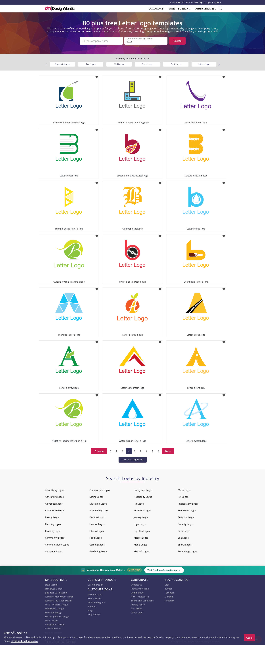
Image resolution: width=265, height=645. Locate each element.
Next (168, 450)
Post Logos (176, 64)
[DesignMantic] (60, 8)
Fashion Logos (97, 517)
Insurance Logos (142, 510)
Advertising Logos (54, 490)
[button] (218, 64)
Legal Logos (140, 524)
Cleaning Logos (53, 530)
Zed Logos (119, 64)
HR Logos (139, 503)
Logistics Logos (142, 530)
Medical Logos (141, 551)
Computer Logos (54, 551)
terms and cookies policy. (24, 640)
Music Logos (184, 490)
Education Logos (98, 503)
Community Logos (54, 537)
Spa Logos (183, 537)
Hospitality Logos (143, 496)
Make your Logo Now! (133, 459)
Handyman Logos (143, 490)
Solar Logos (184, 530)
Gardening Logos (98, 551)
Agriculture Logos (54, 496)
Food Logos (95, 537)
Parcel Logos (147, 64)
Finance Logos (96, 524)
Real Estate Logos (187, 510)
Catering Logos (53, 524)
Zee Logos (90, 64)
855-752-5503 (192, 2)
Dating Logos (96, 496)
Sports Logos (185, 544)
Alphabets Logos (62, 64)
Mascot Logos (141, 537)
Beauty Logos (52, 517)
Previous (99, 450)
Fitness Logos (96, 530)
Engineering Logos (99, 510)
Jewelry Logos (141, 517)
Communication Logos (57, 544)
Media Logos (140, 544)
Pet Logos (183, 496)
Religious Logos (186, 517)
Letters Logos (204, 64)
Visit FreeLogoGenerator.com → (164, 570)
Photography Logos (188, 503)
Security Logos (185, 524)
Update (177, 40)
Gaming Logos (97, 544)
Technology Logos (187, 551)
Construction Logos (99, 490)
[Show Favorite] (201, 2)
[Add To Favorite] (96, 76)
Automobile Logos (54, 510)
